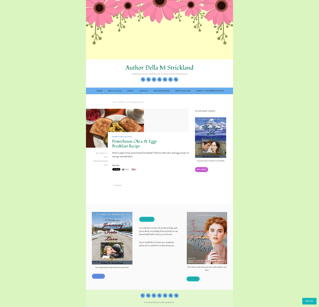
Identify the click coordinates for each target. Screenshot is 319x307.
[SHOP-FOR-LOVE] (170, 295)
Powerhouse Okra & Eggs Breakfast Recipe (134, 144)
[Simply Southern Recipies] (176, 79)
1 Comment (117, 185)
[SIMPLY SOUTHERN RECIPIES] (176, 295)
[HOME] (142, 295)
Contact (143, 91)
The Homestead (161, 91)
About (130, 91)
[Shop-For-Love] (170, 79)
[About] (154, 79)
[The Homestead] (165, 79)
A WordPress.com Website (159, 302)
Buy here (193, 279)
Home (100, 91)
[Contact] (159, 79)
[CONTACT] (159, 295)
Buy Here (201, 169)
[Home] (143, 79)
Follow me (147, 219)
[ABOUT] (154, 295)
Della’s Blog (115, 91)
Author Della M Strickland (160, 68)
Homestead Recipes (122, 137)
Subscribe (309, 301)
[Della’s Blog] (148, 79)
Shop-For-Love (183, 91)
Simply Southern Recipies (210, 91)
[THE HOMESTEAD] (165, 295)
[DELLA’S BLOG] (148, 295)
